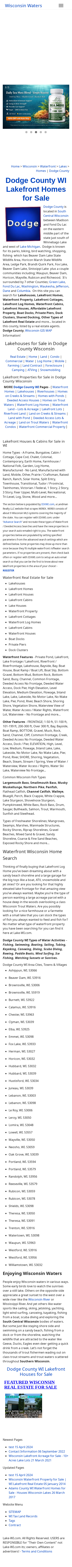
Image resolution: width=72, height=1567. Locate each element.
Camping (18, 370)
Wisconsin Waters (23, 5)
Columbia (23, 291)
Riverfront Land (15, 413)
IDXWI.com (47, 504)
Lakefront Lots (52, 409)
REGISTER (8, 570)
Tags (12, 1521)
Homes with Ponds (51, 396)
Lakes (63, 166)
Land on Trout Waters (34, 422)
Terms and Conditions (37, 1551)
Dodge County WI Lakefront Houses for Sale (36, 1371)
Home (15, 166)
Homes (41, 171)
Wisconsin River (39, 1299)
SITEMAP (15, 1512)
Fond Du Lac (11, 286)
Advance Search (13, 522)
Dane (6, 291)
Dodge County (59, 171)
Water (29, 361)
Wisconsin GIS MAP (38, 330)
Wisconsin (30, 166)
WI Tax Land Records (23, 1516)
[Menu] (61, 5)
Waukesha (47, 286)
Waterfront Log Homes (33, 405)
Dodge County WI (26, 387)
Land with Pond (19, 418)
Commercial (14, 361)
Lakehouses (26, 391)
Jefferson (62, 286)
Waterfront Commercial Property (42, 427)
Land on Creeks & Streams (47, 413)
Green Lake (57, 282)
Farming (13, 365)
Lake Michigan (30, 247)
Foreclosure (53, 365)
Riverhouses (45, 391)
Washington (29, 286)
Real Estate (17, 357)
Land (43, 357)
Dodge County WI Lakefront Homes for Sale (36, 189)
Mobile (59, 361)
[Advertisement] (36, 47)
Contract (15, 1525)
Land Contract (32, 365)
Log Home (44, 361)
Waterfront (48, 166)
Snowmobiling (50, 370)
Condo (54, 357)
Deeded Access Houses (23, 400)
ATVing (32, 370)
